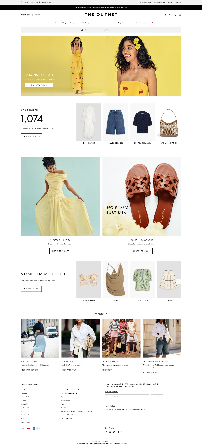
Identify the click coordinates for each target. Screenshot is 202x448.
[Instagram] (121, 432)
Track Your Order (145, 2)
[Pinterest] (113, 432)
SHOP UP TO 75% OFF (70, 370)
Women (25, 14)
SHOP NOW (107, 370)
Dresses (98, 23)
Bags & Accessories (125, 23)
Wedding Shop (141, 23)
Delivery (170, 2)
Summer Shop (60, 23)
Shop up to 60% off (31, 136)
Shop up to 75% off (31, 289)
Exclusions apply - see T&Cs (124, 386)
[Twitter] (109, 432)
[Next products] (178, 281)
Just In (47, 23)
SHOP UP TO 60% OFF (29, 370)
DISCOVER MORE (150, 373)
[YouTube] (117, 432)
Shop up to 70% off (60, 251)
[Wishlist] (176, 15)
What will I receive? (111, 391)
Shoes (110, 23)
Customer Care (159, 2)
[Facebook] (106, 432)
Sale (154, 23)
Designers (74, 23)
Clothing (85, 23)
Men (37, 14)
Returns (178, 2)
